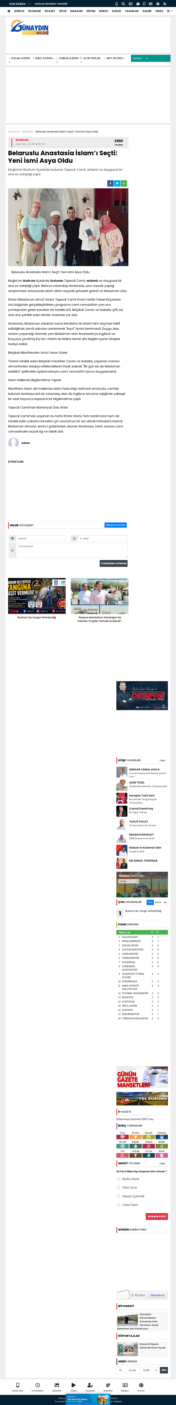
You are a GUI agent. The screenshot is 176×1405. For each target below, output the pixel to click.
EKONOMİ (34, 11)
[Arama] (123, 3)
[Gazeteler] (150, 3)
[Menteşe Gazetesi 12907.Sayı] (134, 1119)
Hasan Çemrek (133, 1196)
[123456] (142, 1260)
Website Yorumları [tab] (115, 525)
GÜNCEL (19, 11)
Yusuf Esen (130, 1205)
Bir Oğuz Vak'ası (138, 812)
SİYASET (50, 11)
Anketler (108, 1390)
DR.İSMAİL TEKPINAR (143, 861)
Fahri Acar (129, 1187)
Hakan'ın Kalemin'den (145, 848)
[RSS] (165, 3)
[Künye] (158, 3)
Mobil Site (17, 1390)
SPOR (63, 11)
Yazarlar (90, 1390)
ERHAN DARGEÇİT (141, 835)
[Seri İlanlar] (144, 3)
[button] (169, 11)
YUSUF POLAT (138, 822)
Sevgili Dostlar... (137, 851)
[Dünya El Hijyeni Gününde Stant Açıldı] (127, 1349)
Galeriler (57, 1390)
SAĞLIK (116, 11)
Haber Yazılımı (114, 1401)
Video (73, 1390)
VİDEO (159, 11)
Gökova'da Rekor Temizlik (51, 3)
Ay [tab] (165, 902)
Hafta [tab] (158, 902)
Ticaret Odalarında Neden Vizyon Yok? (147, 775)
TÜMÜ (162, 760)
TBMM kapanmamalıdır (142, 838)
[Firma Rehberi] (138, 3)
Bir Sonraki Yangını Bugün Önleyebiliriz (143, 801)
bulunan (56, 281)
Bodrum (29, 281)
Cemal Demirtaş (141, 809)
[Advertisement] (105, 43)
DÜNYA (103, 11)
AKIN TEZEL (137, 782)
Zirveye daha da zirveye (142, 825)
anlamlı (92, 281)
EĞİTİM (90, 11)
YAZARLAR (132, 11)
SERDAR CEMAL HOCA (144, 769)
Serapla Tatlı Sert (142, 796)
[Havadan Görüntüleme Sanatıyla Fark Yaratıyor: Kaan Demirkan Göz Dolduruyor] (127, 1319)
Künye (141, 1390)
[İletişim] (130, 3)
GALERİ (146, 11)
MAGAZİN (76, 11)
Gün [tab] (150, 902)
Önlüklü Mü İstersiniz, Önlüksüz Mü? (148, 786)
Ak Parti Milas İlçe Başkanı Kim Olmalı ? (141, 1171)
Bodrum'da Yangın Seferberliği (140, 913)
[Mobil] (116, 3)
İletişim (125, 1390)
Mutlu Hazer (131, 1179)
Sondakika (37, 1390)
